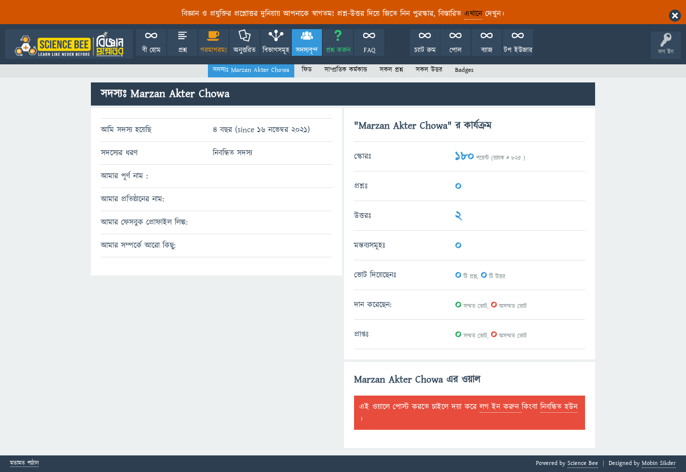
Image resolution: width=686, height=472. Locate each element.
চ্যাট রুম (425, 50)
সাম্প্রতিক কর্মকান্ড (345, 69)
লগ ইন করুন (501, 406)
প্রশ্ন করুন (338, 50)
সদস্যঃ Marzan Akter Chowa (251, 69)
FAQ (369, 50)
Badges (464, 69)
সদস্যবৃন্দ (307, 50)
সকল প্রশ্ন (391, 69)
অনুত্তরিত (245, 50)
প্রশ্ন (182, 50)
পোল (455, 50)
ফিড (307, 69)
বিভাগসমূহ (276, 50)
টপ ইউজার (518, 50)
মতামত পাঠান (24, 463)
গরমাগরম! (213, 50)
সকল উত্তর (429, 69)
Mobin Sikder (659, 463)
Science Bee (582, 463)
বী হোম (151, 50)
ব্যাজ (487, 50)
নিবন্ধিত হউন (559, 406)
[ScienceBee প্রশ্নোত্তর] (69, 44)
